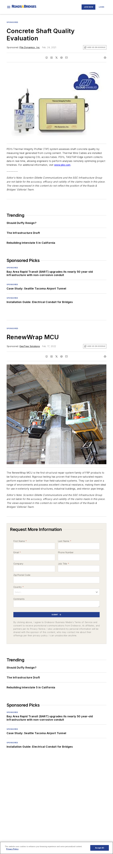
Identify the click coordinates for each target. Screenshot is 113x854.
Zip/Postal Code (21, 575)
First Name (20, 541)
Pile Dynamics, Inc (29, 47)
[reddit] (61, 57)
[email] (66, 57)
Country (18, 587)
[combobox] (56, 592)
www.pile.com (62, 164)
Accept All (99, 848)
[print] (105, 57)
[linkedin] (51, 57)
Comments (19, 599)
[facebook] (46, 57)
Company (18, 563)
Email (17, 552)
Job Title (63, 563)
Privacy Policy (12, 849)
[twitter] (56, 57)
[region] (56, 848)
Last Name (64, 541)
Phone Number (66, 552)
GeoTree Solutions (29, 346)
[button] (9, 7)
